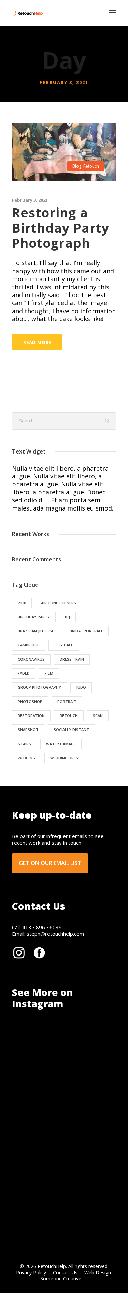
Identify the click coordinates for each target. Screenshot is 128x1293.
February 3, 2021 (30, 200)
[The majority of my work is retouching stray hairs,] (51, 1091)
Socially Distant (71, 729)
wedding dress (65, 757)
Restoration (31, 715)
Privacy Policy (31, 1272)
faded (24, 673)
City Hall (63, 644)
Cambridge (28, 644)
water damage (61, 743)
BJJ (67, 616)
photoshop (30, 701)
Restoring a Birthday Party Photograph (60, 228)
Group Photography (39, 687)
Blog (76, 166)
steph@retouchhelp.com (55, 933)
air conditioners (58, 602)
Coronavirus (31, 659)
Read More (37, 342)
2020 (22, 602)
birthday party (34, 616)
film (49, 673)
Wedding (26, 757)
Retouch (91, 166)
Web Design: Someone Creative (76, 1275)
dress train (72, 659)
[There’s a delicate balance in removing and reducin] (51, 1185)
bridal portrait (86, 630)
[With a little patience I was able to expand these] (51, 1138)
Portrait (66, 701)
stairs (24, 743)
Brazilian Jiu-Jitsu (36, 630)
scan (98, 715)
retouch (69, 715)
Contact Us (65, 1272)
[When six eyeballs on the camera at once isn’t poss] (51, 1044)
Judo (81, 687)
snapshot (28, 729)
